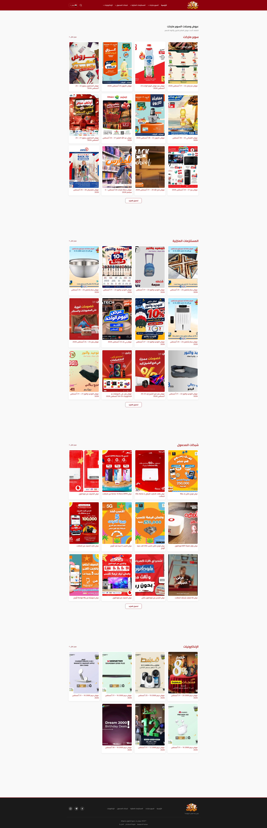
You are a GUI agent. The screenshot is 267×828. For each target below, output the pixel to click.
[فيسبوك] (82, 809)
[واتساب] (70, 809)
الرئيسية (164, 5)
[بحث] (81, 5)
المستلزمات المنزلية (138, 5)
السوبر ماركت (154, 5)
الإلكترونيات (108, 5)
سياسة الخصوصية (142, 824)
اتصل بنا (121, 824)
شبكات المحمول (122, 5)
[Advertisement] (133, 17)
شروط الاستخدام (130, 824)
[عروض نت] (191, 807)
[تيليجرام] (76, 809)
